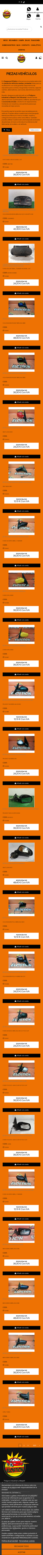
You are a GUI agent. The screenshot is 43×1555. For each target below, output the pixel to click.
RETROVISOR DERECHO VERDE (13, 1244)
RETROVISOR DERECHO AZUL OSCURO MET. (17, 319)
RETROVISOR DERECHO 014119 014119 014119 (17, 1135)
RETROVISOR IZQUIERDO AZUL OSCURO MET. (17, 1299)
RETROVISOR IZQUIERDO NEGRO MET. (15, 918)
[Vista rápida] (39, 141)
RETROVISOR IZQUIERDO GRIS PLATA (15, 1081)
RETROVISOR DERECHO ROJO (12, 428)
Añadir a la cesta (23, 184)
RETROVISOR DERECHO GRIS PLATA (14, 754)
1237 (34, 1445)
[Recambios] (29, 9)
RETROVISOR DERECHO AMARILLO (14, 591)
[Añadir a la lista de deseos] (39, 138)
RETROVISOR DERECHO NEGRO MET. (15, 373)
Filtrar (8, 130)
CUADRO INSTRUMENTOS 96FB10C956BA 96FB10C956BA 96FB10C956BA (16, 265)
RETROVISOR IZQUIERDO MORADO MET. (16, 537)
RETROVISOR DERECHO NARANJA (14, 863)
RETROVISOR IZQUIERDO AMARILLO (14, 645)
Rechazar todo (21, 1546)
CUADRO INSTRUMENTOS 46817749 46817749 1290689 (20, 155)
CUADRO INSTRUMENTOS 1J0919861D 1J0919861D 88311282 (19, 210)
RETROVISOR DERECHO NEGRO (13, 1408)
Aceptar (21, 1552)
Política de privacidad (10, 1541)
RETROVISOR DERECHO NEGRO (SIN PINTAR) (17, 482)
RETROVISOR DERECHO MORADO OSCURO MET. (18, 1190)
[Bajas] (29, 16)
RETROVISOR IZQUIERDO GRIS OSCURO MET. (17, 1353)
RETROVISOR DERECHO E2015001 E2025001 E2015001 (21, 809)
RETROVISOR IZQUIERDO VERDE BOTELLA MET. (18, 700)
